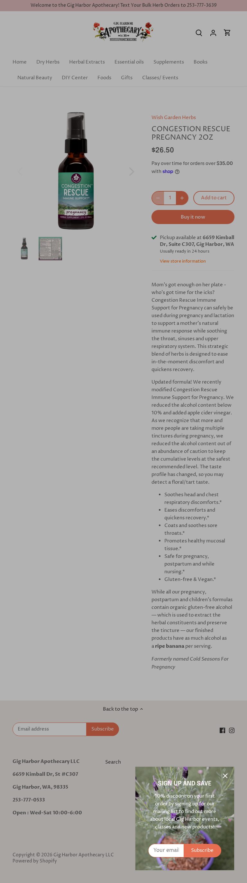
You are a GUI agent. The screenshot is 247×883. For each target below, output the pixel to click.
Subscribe (202, 850)
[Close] (225, 776)
